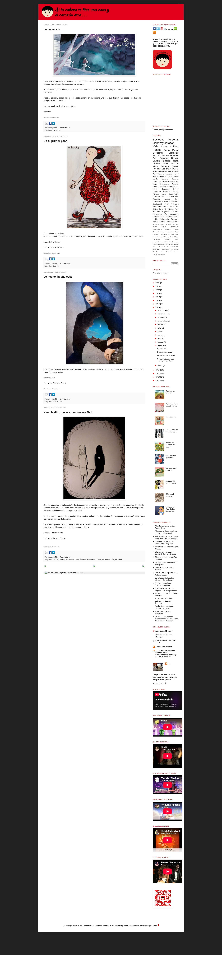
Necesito (155, 247)
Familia (175, 217)
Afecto (155, 224)
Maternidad (157, 181)
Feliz (176, 209)
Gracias (166, 237)
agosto (161, 324)
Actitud (55, 402)
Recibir (159, 249)
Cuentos (157, 163)
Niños (155, 189)
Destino (165, 232)
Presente (174, 155)
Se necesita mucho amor (171, 482)
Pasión (175, 196)
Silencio (162, 222)
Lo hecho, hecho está (58, 276)
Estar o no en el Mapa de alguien (171, 445)
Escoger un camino (170, 392)
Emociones (169, 209)
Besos (155, 226)
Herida (155, 219)
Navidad (175, 202)
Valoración (106, 560)
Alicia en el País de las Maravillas (170, 509)
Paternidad (167, 191)
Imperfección (157, 239)
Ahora (164, 194)
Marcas (175, 169)
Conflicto (156, 217)
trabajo (175, 222)
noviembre (162, 314)
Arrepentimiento (158, 214)
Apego (167, 150)
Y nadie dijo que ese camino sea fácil (68, 412)
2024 (158, 286)
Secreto (176, 249)
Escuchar (160, 237)
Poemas (157, 169)
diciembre (162, 310)
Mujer (176, 176)
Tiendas (174, 163)
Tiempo (155, 254)
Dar (163, 169)
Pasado (168, 171)
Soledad (166, 181)
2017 (158, 304)
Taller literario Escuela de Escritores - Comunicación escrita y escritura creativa (165, 653)
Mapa (173, 244)
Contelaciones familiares (161, 229)
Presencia (174, 204)
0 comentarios (65, 128)
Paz (165, 247)
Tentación (169, 252)
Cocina (163, 186)
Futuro (165, 155)
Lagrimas (161, 244)
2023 (158, 290)
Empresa (167, 234)
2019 (158, 297)
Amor (164, 146)
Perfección (170, 247)
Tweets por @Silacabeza (163, 130)
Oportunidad (157, 204)
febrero (161, 345)
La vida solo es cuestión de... (172, 431)
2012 (158, 380)
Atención (168, 224)
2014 (158, 373)
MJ (56, 128)
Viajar (155, 184)
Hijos (176, 237)
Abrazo (167, 199)
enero (160, 365)
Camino (55, 266)
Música (156, 186)
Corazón (175, 229)
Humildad (156, 196)
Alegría (163, 176)
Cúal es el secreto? (170, 495)
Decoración (167, 174)
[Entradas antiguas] (143, 566)
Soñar (163, 252)
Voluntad (118, 560)
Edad (176, 232)
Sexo (158, 252)
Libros (175, 174)
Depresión (168, 217)
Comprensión (173, 194)
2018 (158, 300)
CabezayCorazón (163, 143)
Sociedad (158, 139)
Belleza (168, 214)
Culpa (161, 209)
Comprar (164, 158)
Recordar (165, 189)
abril (160, 338)
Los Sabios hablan (163, 647)
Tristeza (156, 194)
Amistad (175, 171)
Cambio (61, 560)
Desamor (165, 166)
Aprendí (175, 184)
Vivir (159, 254)
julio (159, 328)
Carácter (163, 226)
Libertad (169, 176)
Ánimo (155, 171)
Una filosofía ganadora (171, 456)
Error (154, 237)
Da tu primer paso (55, 141)
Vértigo (163, 254)
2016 (158, 307)
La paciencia (52, 29)
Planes (155, 222)
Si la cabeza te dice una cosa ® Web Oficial (103, 925)
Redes (175, 189)
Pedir (166, 204)
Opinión (174, 158)
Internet (175, 179)
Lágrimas (167, 244)
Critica (155, 209)
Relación (163, 196)
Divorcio (171, 232)
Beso (176, 199)
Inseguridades (157, 242)
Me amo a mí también (171, 469)
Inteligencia (166, 242)
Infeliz (176, 239)
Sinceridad (157, 207)
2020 (158, 293)
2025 (158, 283)
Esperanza (91, 560)
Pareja (175, 150)
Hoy (166, 163)
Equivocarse (174, 234)
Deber (162, 217)
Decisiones (70, 560)
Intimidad (156, 212)
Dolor (76, 560)
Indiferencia (164, 219)
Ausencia (175, 224)
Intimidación (174, 242)
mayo (160, 335)
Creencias (173, 153)
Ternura (176, 252)
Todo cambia (171, 417)
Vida (60, 402)
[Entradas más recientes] (45, 566)
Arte (155, 158)
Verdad (169, 222)
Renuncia (156, 199)
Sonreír (175, 191)
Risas (171, 249)
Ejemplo (161, 234)
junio (160, 331)
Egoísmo (155, 234)
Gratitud (172, 237)
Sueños (164, 207)
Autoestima (157, 174)
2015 (158, 370)
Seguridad (165, 212)
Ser (154, 252)
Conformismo (174, 226)
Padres (161, 247)
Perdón (175, 161)
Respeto (156, 176)
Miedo (155, 179)
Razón (155, 249)
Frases (157, 149)
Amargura (161, 224)
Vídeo (155, 166)
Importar (167, 239)
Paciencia (56, 130)
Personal (172, 139)
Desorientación (157, 232)
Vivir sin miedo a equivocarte (171, 405)
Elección (83, 560)
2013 (158, 377)
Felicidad (166, 161)
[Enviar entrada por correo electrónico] (46, 124)
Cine (176, 207)
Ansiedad (175, 212)
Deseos (161, 171)
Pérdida (176, 247)
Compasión (164, 184)
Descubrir (167, 202)
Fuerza (98, 560)
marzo (160, 342)
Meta (176, 244)
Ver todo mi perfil (159, 683)
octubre (161, 317)
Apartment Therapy (163, 631)
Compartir (174, 214)
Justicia (155, 244)
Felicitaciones (172, 186)
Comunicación (158, 202)
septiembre (162, 321)
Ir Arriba (153, 925)
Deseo (170, 196)
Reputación (165, 249)
